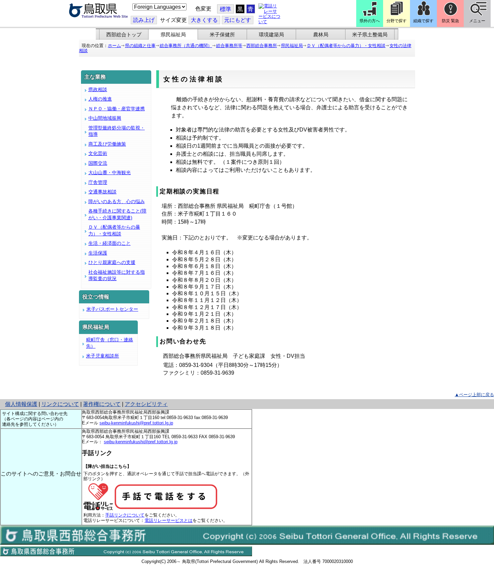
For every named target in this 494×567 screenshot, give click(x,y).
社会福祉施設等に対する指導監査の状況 (116, 275)
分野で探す (396, 20)
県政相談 (97, 89)
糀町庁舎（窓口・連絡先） (109, 343)
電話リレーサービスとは (169, 520)
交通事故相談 (102, 191)
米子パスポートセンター (112, 309)
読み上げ (144, 20)
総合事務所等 (229, 45)
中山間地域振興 (104, 118)
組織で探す (423, 20)
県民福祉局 (173, 34)
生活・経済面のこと (109, 243)
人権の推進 (100, 99)
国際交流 (97, 163)
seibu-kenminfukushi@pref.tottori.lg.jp (136, 422)
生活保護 (97, 253)
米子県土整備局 (369, 34)
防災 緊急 (450, 20)
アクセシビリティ (146, 404)
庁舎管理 (97, 182)
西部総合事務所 (261, 45)
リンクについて (60, 404)
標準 (225, 9)
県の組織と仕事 (140, 45)
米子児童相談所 (102, 355)
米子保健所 (222, 34)
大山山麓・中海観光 (109, 172)
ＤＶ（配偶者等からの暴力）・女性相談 (346, 45)
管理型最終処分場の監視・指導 (116, 131)
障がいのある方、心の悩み (116, 201)
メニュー (477, 20)
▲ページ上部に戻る (474, 394)
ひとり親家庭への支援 (111, 262)
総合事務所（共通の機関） (186, 45)
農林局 (320, 34)
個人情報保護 (21, 404)
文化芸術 (97, 153)
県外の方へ (370, 20)
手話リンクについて (125, 515)
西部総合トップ (123, 34)
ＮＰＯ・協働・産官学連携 (116, 108)
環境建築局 (271, 34)
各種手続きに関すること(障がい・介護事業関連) (117, 214)
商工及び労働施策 (107, 144)
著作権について (102, 404)
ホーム (114, 45)
